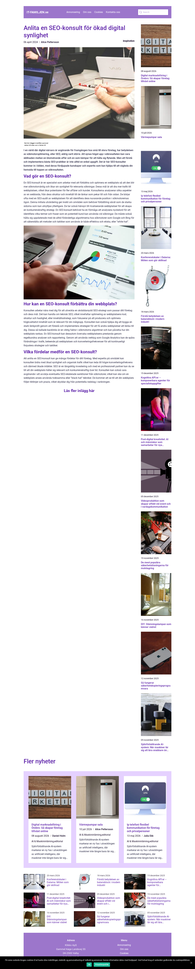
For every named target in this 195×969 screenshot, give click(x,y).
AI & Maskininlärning (43, 841)
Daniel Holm (59, 835)
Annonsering (73, 12)
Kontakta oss (113, 12)
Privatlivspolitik (101, 965)
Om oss (87, 12)
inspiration (129, 40)
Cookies (98, 12)
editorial (58, 841)
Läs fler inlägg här (79, 390)
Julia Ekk (148, 835)
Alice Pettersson (50, 42)
